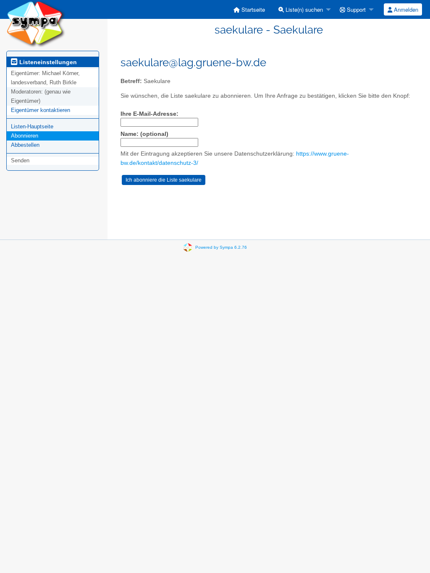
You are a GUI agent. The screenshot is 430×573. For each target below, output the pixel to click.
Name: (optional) (144, 134)
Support (355, 9)
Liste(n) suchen (303, 9)
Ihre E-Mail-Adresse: (149, 114)
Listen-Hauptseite (32, 126)
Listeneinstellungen (47, 62)
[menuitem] (249, 9)
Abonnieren (24, 136)
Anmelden (405, 9)
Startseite (252, 9)
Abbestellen (25, 145)
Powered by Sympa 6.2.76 (221, 247)
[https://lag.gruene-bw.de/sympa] (36, 23)
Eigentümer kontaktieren (40, 110)
